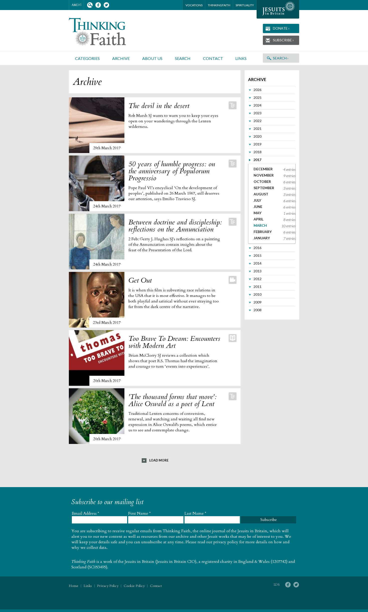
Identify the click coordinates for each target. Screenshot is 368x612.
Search (90, 5)
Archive (121, 58)
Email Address (85, 513)
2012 (257, 279)
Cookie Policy (134, 585)
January (262, 238)
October (262, 181)
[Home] (103, 32)
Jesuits (278, 9)
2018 (257, 152)
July (257, 200)
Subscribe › (283, 40)
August (261, 194)
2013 (257, 271)
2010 (257, 294)
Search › (280, 58)
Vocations (194, 5)
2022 (257, 121)
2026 (257, 90)
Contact (213, 58)
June (258, 206)
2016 (257, 248)
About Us (152, 58)
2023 (257, 113)
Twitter (106, 5)
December (263, 169)
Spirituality (245, 5)
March (260, 225)
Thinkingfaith (219, 5)
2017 (257, 160)
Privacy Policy (107, 585)
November (264, 175)
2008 (257, 310)
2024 (257, 105)
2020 (257, 136)
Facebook (98, 5)
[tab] (272, 90)
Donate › (281, 28)
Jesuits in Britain (139, 561)
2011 (257, 286)
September (264, 188)
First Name (139, 513)
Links (241, 58)
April (258, 219)
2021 (257, 128)
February (263, 232)
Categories (87, 58)
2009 (257, 302)
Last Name (195, 513)
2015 (257, 255)
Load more (158, 460)
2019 (257, 144)
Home (73, 585)
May (257, 213)
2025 (257, 97)
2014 (257, 263)
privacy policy (225, 542)
